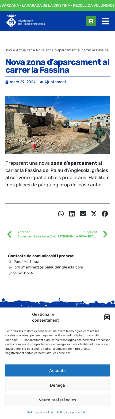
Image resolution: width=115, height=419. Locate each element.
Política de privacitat (70, 412)
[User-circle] (91, 21)
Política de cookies (40, 412)
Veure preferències (57, 399)
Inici (8, 50)
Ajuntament (55, 82)
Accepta (57, 370)
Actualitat (24, 50)
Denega (57, 385)
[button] (107, 317)
